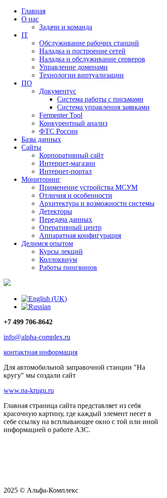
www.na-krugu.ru (29, 390)
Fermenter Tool (60, 115)
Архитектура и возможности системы (97, 203)
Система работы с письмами (100, 99)
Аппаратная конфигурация (80, 235)
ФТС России (58, 131)
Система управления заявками (103, 107)
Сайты (31, 147)
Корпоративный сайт (71, 155)
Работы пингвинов (68, 267)
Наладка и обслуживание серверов (92, 59)
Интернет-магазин (67, 163)
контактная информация (40, 352)
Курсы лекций (61, 251)
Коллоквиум (58, 259)
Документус (57, 91)
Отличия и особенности (75, 195)
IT (24, 35)
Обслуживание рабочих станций (89, 43)
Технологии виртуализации (81, 75)
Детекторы (55, 211)
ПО (26, 83)
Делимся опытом (47, 243)
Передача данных (65, 219)
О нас (30, 19)
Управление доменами (73, 67)
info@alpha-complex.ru (37, 337)
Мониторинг (41, 179)
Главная (33, 11)
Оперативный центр (70, 227)
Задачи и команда (65, 27)
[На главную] (7, 283)
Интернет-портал (65, 171)
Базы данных (41, 139)
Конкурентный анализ (73, 123)
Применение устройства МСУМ (88, 187)
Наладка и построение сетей (82, 51)
